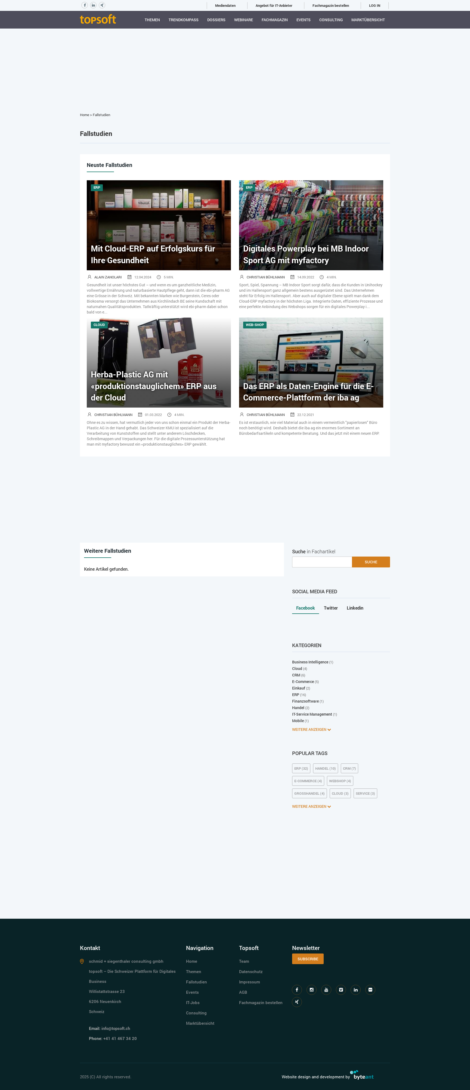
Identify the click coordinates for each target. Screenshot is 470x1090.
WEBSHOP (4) (340, 780)
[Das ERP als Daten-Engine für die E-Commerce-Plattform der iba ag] (311, 362)
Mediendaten (225, 5)
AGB (243, 992)
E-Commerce (303, 681)
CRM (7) (349, 768)
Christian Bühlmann (266, 277)
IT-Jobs (193, 1002)
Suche (371, 561)
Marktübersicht (368, 19)
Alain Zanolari (108, 277)
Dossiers (216, 19)
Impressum (249, 982)
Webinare (243, 19)
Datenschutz (251, 971)
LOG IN (374, 5)
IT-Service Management (312, 714)
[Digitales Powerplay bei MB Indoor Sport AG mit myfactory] (311, 224)
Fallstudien (101, 114)
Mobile (298, 720)
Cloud (297, 668)
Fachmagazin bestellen (331, 5)
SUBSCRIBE (308, 958)
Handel (298, 707)
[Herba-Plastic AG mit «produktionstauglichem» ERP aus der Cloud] (159, 362)
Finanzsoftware (305, 701)
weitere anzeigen (309, 729)
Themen (152, 19)
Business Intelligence (310, 661)
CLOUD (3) (340, 793)
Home (84, 114)
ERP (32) (301, 768)
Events (303, 19)
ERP (295, 694)
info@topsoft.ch (115, 1028)
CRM (296, 675)
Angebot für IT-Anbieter (274, 5)
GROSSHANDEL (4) (309, 793)
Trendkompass (184, 19)
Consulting (331, 19)
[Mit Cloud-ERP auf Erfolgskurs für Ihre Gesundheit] (159, 224)
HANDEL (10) (325, 768)
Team (244, 961)
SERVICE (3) (365, 793)
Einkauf (298, 688)
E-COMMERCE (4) (308, 780)
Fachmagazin (275, 19)
